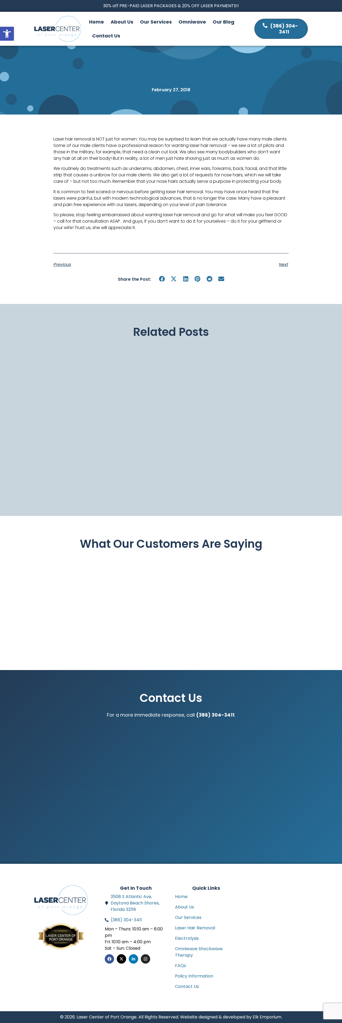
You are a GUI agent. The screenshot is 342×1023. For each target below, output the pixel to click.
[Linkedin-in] (133, 959)
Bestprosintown (61, 933)
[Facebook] (109, 959)
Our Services (156, 21)
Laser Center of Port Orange (61, 937)
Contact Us (106, 35)
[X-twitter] (121, 959)
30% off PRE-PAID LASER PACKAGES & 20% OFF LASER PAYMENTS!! (171, 6)
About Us (122, 21)
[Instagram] (145, 959)
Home (96, 21)
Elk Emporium (267, 1017)
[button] (162, 279)
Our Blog (223, 21)
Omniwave (192, 21)
